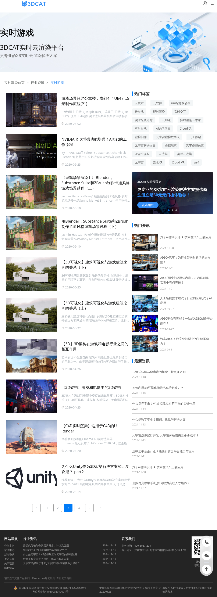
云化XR (158, 162)
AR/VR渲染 (163, 128)
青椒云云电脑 (64, 578)
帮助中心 (9, 550)
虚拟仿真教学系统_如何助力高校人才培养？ (161, 483)
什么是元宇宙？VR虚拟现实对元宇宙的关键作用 (163, 404)
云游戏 (139, 111)
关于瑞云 (9, 563)
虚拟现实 (171, 145)
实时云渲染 (184, 154)
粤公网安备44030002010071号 (50, 591)
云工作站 (195, 137)
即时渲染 (159, 111)
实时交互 (180, 111)
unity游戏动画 (180, 103)
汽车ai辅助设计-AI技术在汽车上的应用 (157, 467)
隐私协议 (9, 568)
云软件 (157, 103)
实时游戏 (141, 128)
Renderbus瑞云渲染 (43, 578)
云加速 (166, 120)
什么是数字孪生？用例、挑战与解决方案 (159, 419)
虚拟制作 (141, 137)
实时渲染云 (177, 588)
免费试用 (148, 205)
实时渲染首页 (14, 82)
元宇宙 (139, 162)
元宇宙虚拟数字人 (168, 137)
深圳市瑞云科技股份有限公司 (45, 588)
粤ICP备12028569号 (74, 588)
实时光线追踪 (144, 120)
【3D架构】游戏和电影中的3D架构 (91, 387)
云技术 (139, 103)
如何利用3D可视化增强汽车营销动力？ (158, 388)
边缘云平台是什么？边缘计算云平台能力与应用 (163, 451)
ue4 (196, 162)
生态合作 (9, 559)
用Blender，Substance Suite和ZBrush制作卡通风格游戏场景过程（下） (94, 224)
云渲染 (163, 154)
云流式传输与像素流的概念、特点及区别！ (160, 372)
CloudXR (186, 128)
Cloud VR (178, 162)
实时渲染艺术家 (190, 120)
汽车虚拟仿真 (195, 145)
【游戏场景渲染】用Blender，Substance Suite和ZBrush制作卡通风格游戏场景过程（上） (95, 183)
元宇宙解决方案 (145, 145)
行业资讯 (37, 82)
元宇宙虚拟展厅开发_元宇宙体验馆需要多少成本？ (165, 435)
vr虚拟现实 (142, 154)
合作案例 (9, 545)
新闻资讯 (9, 554)
